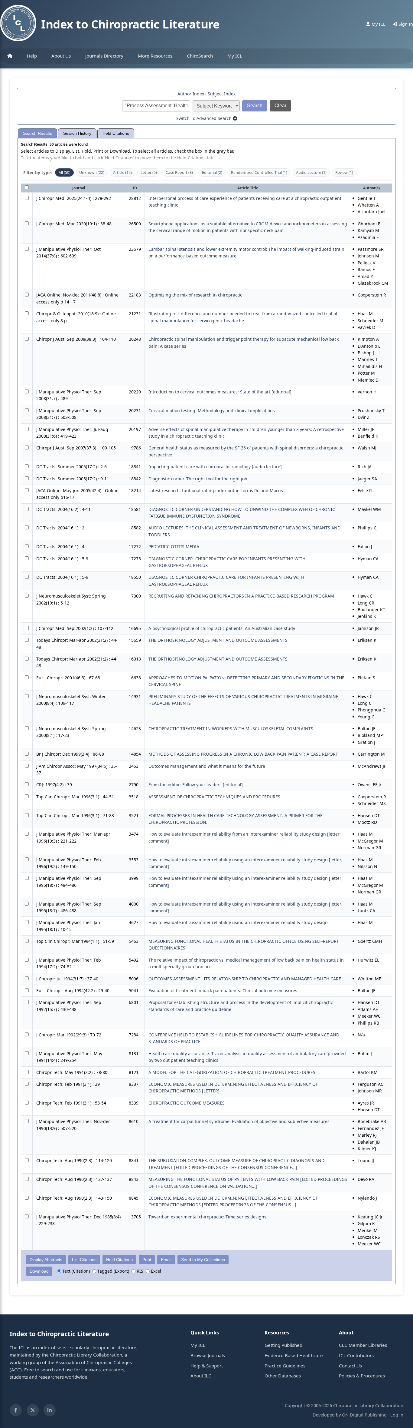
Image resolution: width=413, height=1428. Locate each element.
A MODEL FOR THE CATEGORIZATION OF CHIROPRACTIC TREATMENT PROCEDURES (231, 1072)
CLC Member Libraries (363, 1345)
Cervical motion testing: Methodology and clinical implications (211, 410)
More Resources (155, 56)
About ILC (200, 1376)
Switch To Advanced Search (204, 118)
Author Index (190, 94)
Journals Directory (104, 56)
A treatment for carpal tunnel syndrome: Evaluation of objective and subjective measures (239, 1121)
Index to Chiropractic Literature (130, 24)
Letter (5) (149, 172)
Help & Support (206, 1366)
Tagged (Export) (112, 1271)
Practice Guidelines (285, 1366)
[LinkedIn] (50, 1410)
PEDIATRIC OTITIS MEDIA (173, 546)
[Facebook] (16, 1410)
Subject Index (222, 94)
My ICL (234, 56)
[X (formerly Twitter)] (33, 1410)
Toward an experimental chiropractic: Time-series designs (207, 1217)
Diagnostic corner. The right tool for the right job (197, 479)
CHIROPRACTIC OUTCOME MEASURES (186, 1103)
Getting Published (283, 1345)
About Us (61, 56)
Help (32, 56)
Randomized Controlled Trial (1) (259, 172)
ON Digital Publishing (364, 1415)
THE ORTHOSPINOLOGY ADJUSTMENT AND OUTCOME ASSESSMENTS (218, 640)
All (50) (64, 172)
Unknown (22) (91, 172)
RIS (139, 1271)
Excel (155, 1271)
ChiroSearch (200, 56)
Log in (396, 1415)
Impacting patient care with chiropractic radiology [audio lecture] (215, 466)
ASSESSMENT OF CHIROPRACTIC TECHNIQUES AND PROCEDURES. (214, 797)
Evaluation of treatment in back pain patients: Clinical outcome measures (222, 990)
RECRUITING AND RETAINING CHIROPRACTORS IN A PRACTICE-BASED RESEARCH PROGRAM (241, 596)
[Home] (10, 56)
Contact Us (350, 1366)
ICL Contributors (356, 1355)
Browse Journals (207, 1355)
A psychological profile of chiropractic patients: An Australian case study (221, 628)
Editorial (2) (212, 172)
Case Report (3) (179, 172)
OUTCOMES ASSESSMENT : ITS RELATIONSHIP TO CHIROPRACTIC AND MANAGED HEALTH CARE (244, 979)
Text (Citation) (75, 1271)
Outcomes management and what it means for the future (206, 766)
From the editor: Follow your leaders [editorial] (195, 784)
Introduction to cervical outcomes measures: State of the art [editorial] (219, 392)
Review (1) (344, 172)
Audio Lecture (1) (311, 172)
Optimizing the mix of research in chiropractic (195, 295)
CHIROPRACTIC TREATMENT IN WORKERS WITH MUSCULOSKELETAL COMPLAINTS (230, 728)
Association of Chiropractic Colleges (94, 1362)
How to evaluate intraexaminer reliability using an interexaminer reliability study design (238, 922)
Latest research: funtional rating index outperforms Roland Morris (215, 490)
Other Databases (283, 1376)
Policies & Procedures (362, 1376)
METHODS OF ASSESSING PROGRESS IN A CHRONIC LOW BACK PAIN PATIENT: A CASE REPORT (243, 754)
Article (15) (122, 172)
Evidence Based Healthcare (294, 1355)
